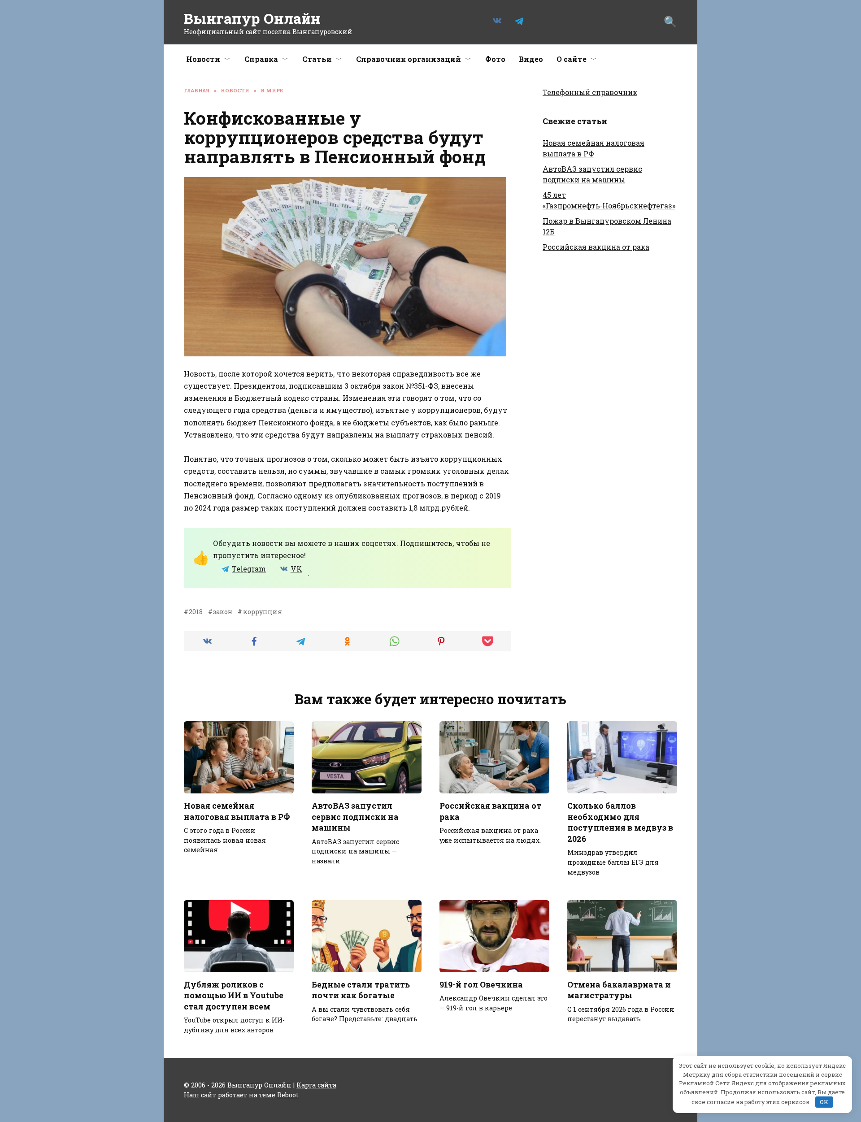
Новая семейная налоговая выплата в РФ (237, 811)
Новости (203, 59)
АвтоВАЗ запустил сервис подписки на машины (355, 817)
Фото (495, 59)
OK (824, 1102)
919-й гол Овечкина (481, 984)
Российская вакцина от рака (596, 246)
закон (223, 611)
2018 (196, 611)
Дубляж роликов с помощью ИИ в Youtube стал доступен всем (233, 995)
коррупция (262, 611)
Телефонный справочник (590, 92)
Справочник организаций (408, 59)
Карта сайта (316, 1085)
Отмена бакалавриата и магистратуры (619, 990)
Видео (531, 59)
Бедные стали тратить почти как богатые (361, 990)
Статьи (317, 59)
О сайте (572, 59)
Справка (261, 59)
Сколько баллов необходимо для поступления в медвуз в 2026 (620, 822)
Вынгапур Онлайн (252, 18)
